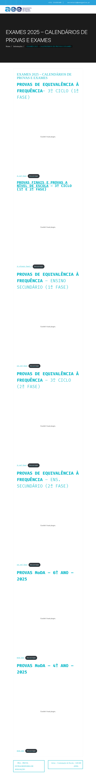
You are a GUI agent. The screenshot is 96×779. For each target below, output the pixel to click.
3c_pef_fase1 (22, 176)
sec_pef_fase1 (22, 366)
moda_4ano (20, 751)
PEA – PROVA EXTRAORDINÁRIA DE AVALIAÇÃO (24, 766)
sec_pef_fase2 (22, 565)
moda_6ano (20, 658)
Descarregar (33, 176)
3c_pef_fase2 (22, 465)
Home (8, 46)
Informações (17, 46)
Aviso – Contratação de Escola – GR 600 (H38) (66, 764)
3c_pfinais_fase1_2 (24, 266)
